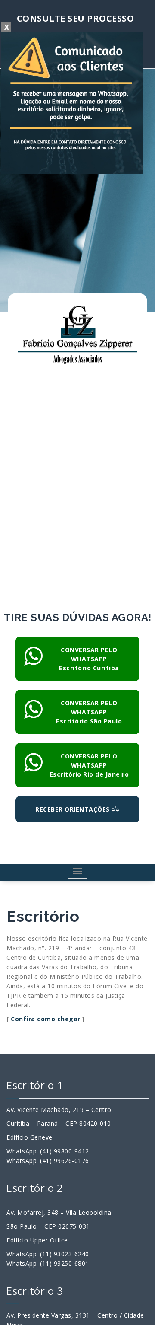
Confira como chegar (46, 1019)
